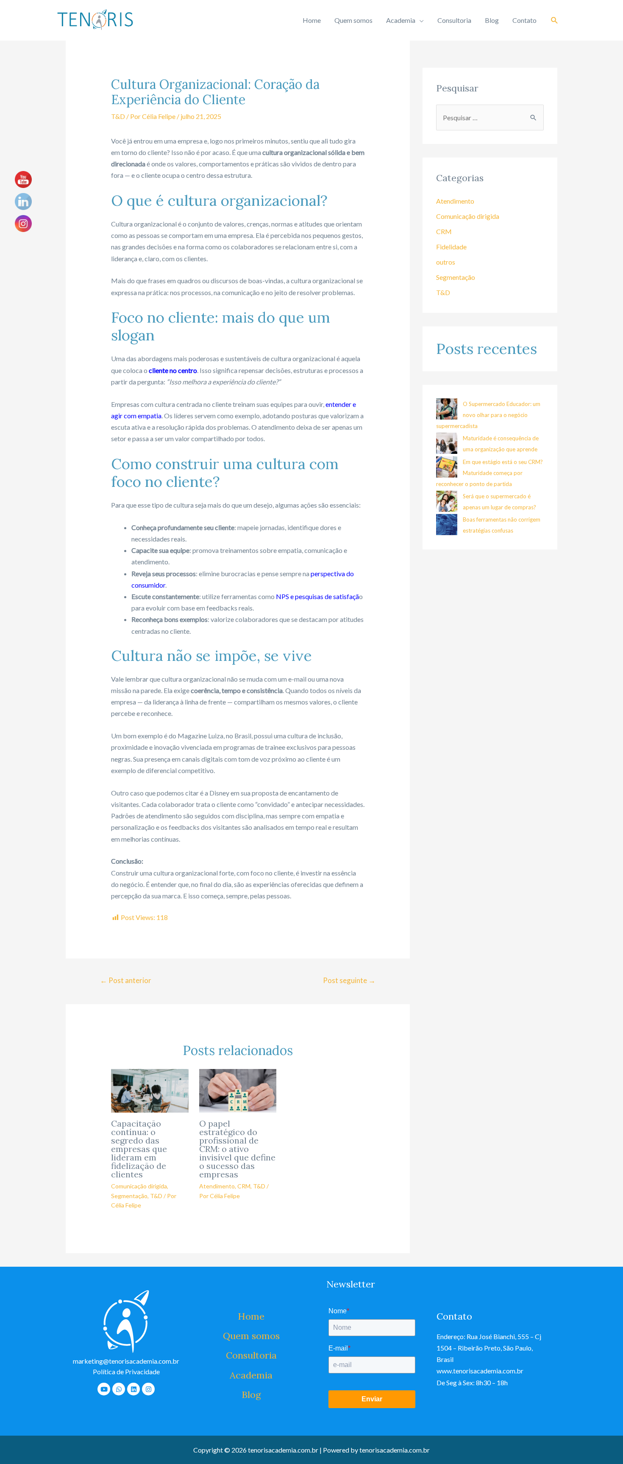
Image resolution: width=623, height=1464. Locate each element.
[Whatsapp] (118, 1389)
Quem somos (353, 20)
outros (445, 262)
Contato (524, 20)
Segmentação (129, 1195)
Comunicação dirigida (139, 1186)
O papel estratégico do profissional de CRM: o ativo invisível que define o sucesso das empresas (237, 1148)
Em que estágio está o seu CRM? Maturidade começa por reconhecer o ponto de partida (489, 473)
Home (312, 20)
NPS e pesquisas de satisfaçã (317, 596)
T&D (118, 116)
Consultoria (454, 20)
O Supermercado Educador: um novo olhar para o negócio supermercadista (488, 415)
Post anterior (125, 980)
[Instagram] (148, 1389)
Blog (492, 20)
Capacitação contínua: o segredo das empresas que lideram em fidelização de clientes (139, 1148)
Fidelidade (451, 247)
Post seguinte (349, 980)
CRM (243, 1186)
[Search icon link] (554, 20)
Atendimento (217, 1186)
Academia (400, 20)
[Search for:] (490, 117)
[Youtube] (103, 1389)
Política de (126, 1371)
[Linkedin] (133, 1389)
